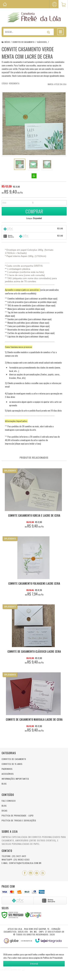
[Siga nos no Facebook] (24, 873)
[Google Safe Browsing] (33, 914)
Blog (4, 783)
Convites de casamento (23, 42)
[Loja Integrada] (48, 941)
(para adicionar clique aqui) (43, 305)
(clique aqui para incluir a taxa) (28, 443)
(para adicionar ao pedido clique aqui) (41, 298)
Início (7, 42)
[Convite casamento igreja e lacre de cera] (33, 499)
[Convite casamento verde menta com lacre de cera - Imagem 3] (47, 164)
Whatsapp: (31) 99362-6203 (16, 859)
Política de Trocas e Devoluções (19, 820)
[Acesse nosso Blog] (42, 873)
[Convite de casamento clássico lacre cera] (33, 635)
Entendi (34, 963)
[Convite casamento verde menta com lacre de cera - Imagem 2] (33, 164)
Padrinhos (7, 768)
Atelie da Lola (60, 84)
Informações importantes (15, 778)
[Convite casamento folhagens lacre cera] (33, 567)
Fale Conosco (9, 800)
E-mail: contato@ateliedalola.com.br (21, 863)
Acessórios (8, 773)
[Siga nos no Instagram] (30, 873)
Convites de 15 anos (12, 764)
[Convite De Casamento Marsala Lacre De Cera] (33, 703)
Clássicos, (42, 42)
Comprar (34, 211)
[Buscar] (48, 32)
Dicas (4, 810)
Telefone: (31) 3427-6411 (14, 856)
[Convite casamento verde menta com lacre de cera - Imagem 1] (19, 164)
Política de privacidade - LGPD (18, 815)
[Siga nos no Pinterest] (36, 873)
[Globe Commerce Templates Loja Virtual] (18, 940)
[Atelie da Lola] (34, 17)
